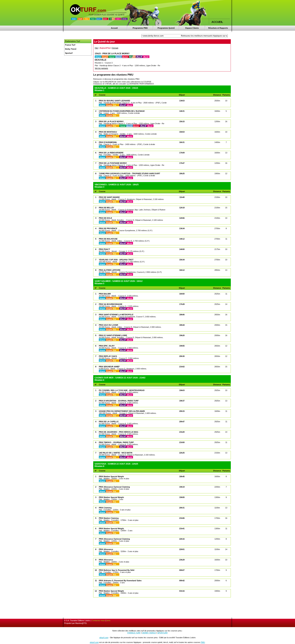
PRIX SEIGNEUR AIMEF (109, 367)
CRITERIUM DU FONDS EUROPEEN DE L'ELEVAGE (122, 111)
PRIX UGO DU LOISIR (108, 325)
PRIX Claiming (105, 508)
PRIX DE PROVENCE (108, 228)
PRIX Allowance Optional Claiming (114, 487)
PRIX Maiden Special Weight (111, 476)
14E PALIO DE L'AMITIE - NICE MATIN (115, 453)
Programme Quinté (166, 28)
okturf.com (103, 637)
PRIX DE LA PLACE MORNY (111, 121)
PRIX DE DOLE (105, 218)
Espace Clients (192, 28)
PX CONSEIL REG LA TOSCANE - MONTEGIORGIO (122, 390)
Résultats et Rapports (218, 28)
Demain (115, 48)
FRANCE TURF (134, 633)
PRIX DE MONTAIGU (108, 132)
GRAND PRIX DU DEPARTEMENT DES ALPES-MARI (122, 411)
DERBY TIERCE (149, 633)
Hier (96, 48)
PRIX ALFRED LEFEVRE (109, 270)
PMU (203, 642)
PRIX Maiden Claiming (109, 518)
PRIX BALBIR (105, 294)
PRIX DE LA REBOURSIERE (111, 153)
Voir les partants (101, 68)
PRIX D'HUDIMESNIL (108, 142)
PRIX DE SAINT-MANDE (109, 197)
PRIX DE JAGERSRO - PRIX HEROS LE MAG (118, 432)
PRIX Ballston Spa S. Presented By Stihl (116, 570)
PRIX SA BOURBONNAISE (110, 304)
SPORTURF (162, 633)
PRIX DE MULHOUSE (108, 239)
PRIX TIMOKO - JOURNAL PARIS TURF (116, 442)
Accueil (114, 28)
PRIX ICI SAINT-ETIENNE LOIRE (113, 335)
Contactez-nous (98, 620)
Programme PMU (140, 28)
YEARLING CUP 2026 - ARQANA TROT (116, 260)
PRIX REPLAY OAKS (108, 356)
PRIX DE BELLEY (106, 208)
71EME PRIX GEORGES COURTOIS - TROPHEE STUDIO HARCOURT (129, 173)
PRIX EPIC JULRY (107, 346)
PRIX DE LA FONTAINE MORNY (113, 163)
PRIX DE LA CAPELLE (108, 422)
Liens (108, 620)
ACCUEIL (217, 21)
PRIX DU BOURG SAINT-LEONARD (114, 101)
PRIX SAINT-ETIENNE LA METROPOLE (116, 315)
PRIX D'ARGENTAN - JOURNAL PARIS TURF (119, 401)
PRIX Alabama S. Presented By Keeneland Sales (120, 581)
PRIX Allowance (106, 549)
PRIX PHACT (104, 249)
